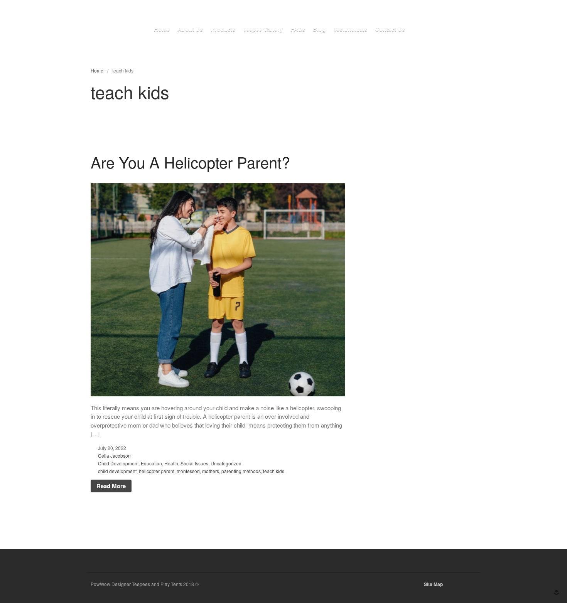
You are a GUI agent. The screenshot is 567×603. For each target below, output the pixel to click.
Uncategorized (226, 463)
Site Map (433, 584)
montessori (188, 471)
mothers (210, 471)
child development (117, 471)
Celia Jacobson (114, 455)
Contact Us (390, 29)
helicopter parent (156, 471)
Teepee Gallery (263, 29)
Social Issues (194, 463)
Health (171, 463)
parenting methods (241, 471)
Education (151, 463)
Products (223, 29)
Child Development (118, 463)
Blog (319, 29)
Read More (111, 486)
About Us (190, 29)
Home (162, 29)
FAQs (297, 29)
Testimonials (350, 29)
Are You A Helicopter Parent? (190, 162)
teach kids (273, 471)
